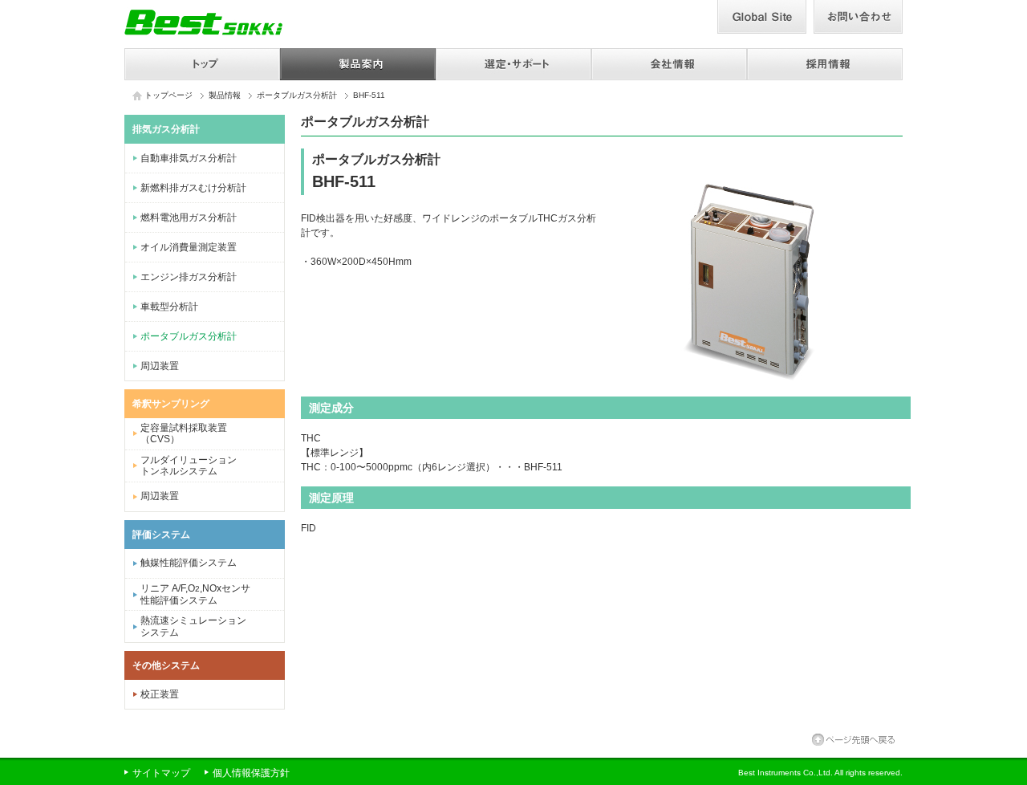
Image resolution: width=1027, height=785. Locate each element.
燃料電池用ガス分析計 (188, 217)
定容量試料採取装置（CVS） (183, 433)
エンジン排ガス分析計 (188, 277)
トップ (202, 64)
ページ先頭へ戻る (853, 740)
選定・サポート (513, 64)
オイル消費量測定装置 (188, 247)
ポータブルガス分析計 (297, 95)
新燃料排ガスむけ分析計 (193, 187)
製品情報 (225, 95)
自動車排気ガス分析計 (188, 158)
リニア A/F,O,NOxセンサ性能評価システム (195, 594)
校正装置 (159, 694)
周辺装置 (159, 366)
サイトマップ (161, 774)
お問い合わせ (858, 17)
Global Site (761, 17)
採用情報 (825, 64)
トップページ (168, 95)
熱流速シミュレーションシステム (193, 626)
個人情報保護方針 (251, 774)
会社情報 (669, 64)
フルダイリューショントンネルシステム (188, 465)
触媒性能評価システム (188, 562)
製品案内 (358, 64)
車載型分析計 (169, 306)
